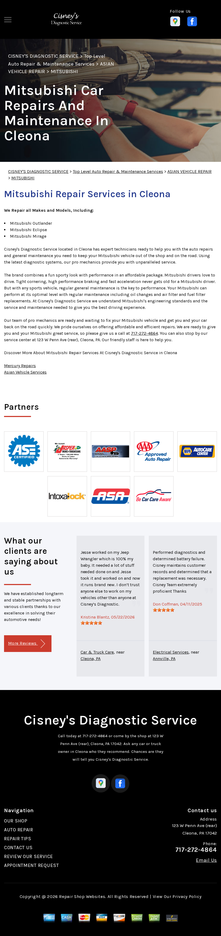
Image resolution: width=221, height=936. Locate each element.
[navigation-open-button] (7, 19)
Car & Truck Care (97, 652)
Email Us (206, 860)
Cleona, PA (91, 658)
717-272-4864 (144, 333)
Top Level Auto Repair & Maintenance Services (118, 171)
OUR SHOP (15, 821)
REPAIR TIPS (17, 839)
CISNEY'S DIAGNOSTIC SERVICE (43, 56)
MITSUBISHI (64, 71)
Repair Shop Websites (82, 896)
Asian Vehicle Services (25, 372)
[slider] (91, 623)
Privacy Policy (186, 896)
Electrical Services (171, 652)
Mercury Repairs (20, 365)
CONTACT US (18, 847)
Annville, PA (164, 658)
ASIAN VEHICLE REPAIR (189, 171)
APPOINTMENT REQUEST (31, 865)
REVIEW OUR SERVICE (28, 856)
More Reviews (23, 643)
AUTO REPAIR (18, 830)
